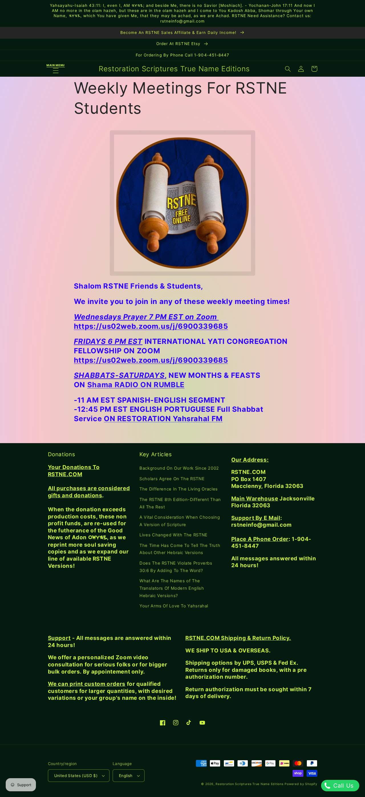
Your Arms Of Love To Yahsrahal (173, 606)
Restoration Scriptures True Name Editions (249, 784)
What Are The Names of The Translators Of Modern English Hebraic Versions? (171, 588)
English (126, 775)
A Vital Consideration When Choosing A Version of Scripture (179, 521)
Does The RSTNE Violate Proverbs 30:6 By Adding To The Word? (175, 567)
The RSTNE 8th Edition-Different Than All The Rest (180, 503)
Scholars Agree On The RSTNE (171, 478)
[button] (55, 69)
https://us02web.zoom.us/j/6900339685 (151, 326)
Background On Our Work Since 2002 (179, 468)
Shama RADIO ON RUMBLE (135, 384)
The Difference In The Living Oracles (178, 489)
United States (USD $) (76, 775)
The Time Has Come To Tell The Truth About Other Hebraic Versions (179, 549)
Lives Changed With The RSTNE (173, 535)
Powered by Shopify (301, 784)
